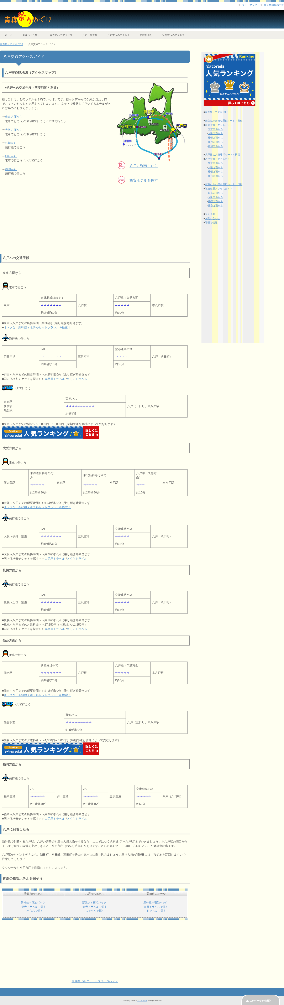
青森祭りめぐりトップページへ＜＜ (95, 981)
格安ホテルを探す (144, 180)
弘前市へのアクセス (173, 35)
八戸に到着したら (144, 166)
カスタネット (142, 1000)
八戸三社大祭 (89, 35)
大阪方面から (13, 129)
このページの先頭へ (261, 1000)
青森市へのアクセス (61, 35)
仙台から (11, 156)
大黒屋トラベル (54, 378)
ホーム (8, 35)
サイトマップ (249, 5)
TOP (11, 44)
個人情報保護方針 (274, 5)
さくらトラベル (77, 378)
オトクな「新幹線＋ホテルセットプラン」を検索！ (37, 327)
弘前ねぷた (146, 35)
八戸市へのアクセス (118, 35)
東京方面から (13, 116)
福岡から (11, 169)
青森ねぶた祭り (31, 35)
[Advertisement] (95, 225)
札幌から (11, 143)
